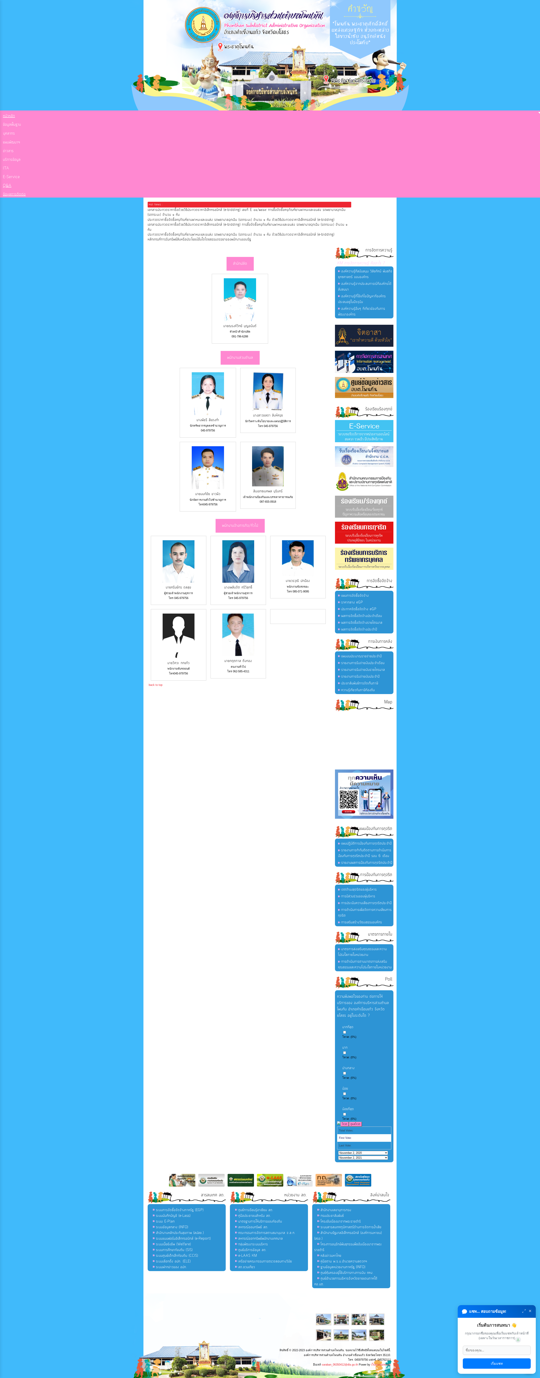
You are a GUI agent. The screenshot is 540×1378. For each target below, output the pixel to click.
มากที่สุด (348, 1027)
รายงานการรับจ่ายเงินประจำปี (360, 676)
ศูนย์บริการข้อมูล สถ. (252, 1249)
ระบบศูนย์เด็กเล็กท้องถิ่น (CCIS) (177, 1255)
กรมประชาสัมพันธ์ (332, 1215)
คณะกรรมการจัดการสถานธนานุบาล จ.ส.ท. (267, 1232)
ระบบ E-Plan (165, 1221)
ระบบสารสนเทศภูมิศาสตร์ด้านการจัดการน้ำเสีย (351, 1227)
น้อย (345, 1088)
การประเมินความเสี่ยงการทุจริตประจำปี (366, 903)
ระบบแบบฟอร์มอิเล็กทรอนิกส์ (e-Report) (183, 1238)
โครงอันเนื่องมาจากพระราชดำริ (341, 1221)
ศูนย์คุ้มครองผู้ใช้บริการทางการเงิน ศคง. (347, 1272)
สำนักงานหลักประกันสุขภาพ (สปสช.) (180, 1232)
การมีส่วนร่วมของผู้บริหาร (358, 896)
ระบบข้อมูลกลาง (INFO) (172, 1227)
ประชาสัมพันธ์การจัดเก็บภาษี (359, 683)
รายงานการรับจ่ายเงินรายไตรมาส (363, 669)
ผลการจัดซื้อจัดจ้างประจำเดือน (361, 615)
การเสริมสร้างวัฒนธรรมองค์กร (361, 922)
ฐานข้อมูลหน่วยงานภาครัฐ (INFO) (343, 1267)
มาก (345, 1047)
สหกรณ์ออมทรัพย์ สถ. (253, 1227)
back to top (155, 684)
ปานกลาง (348, 1068)
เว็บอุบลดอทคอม (381, 1364)
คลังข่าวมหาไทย (331, 1255)
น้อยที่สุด (348, 1109)
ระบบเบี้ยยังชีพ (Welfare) (173, 1244)
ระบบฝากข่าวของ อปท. (171, 1267)
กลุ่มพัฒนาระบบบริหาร (253, 1244)
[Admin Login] (518, 1340)
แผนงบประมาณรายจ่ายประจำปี (361, 656)
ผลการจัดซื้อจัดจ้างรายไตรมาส (361, 622)
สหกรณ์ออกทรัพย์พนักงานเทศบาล (260, 1238)
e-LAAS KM (247, 1255)
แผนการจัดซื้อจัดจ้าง (355, 595)
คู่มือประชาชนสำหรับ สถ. (254, 1215)
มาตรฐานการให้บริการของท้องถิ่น (260, 1221)
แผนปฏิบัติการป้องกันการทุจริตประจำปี (366, 843)
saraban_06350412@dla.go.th (340, 1364)
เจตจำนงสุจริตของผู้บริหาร (359, 889)
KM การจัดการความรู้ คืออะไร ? (361, 263)
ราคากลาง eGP (352, 602)
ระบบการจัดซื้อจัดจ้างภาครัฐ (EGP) (180, 1210)
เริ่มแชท (497, 1363)
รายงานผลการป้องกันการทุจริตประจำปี (366, 862)
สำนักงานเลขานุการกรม (336, 1210)
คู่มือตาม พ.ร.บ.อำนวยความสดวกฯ (344, 1261)
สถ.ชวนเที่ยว (246, 1267)
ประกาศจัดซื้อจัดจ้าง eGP (359, 609)
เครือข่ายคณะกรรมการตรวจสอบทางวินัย (265, 1261)
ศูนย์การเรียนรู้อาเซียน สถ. (255, 1210)
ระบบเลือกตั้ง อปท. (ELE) (173, 1261)
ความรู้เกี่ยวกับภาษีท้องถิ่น (358, 690)
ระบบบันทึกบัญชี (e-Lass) (173, 1215)
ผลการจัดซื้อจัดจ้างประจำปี (359, 629)
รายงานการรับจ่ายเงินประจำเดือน (363, 663)
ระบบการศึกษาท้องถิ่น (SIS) (174, 1249)
